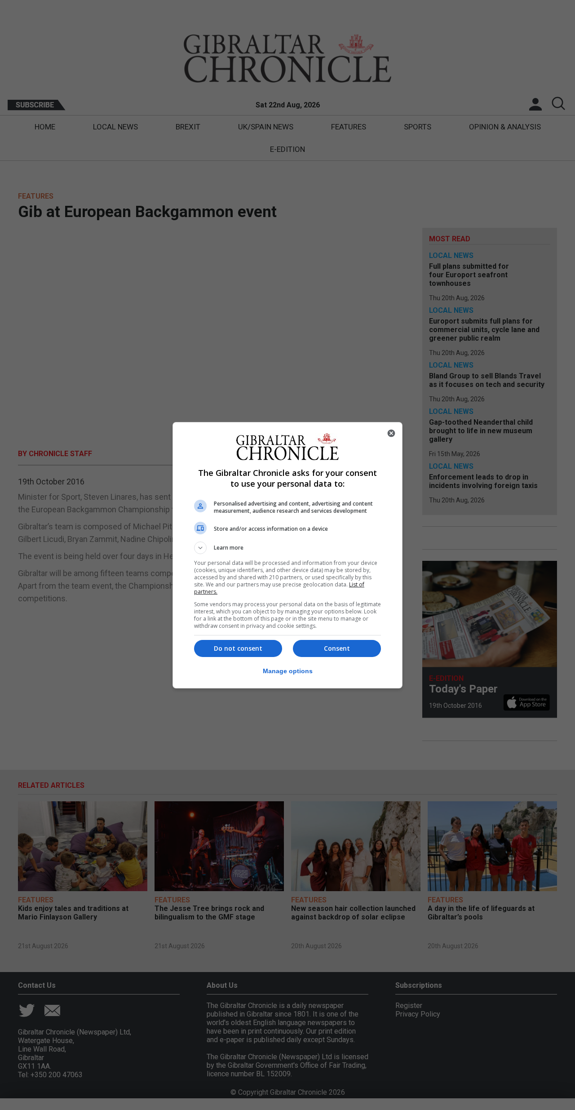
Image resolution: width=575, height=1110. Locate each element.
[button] (287, 548)
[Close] (391, 433)
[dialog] (287, 555)
